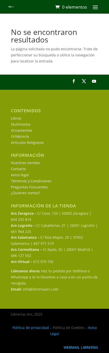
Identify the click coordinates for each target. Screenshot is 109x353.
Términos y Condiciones (31, 181)
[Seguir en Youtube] (94, 81)
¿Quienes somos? (25, 192)
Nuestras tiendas (25, 162)
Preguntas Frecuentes (29, 187)
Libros (16, 118)
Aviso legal (20, 174)
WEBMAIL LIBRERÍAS (81, 347)
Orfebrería (20, 136)
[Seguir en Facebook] (74, 81)
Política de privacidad (30, 327)
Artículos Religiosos (27, 142)
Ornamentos (21, 130)
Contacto (18, 168)
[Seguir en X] (84, 81)
